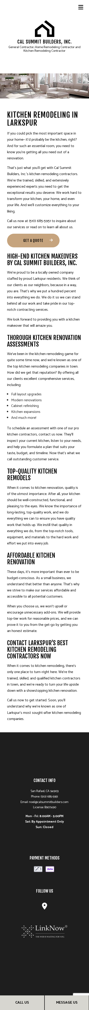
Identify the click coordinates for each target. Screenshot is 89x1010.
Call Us (22, 1003)
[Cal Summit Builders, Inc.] (44, 28)
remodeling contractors (59, 174)
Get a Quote (33, 240)
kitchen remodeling (49, 354)
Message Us (67, 1003)
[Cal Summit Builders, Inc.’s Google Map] (44, 907)
